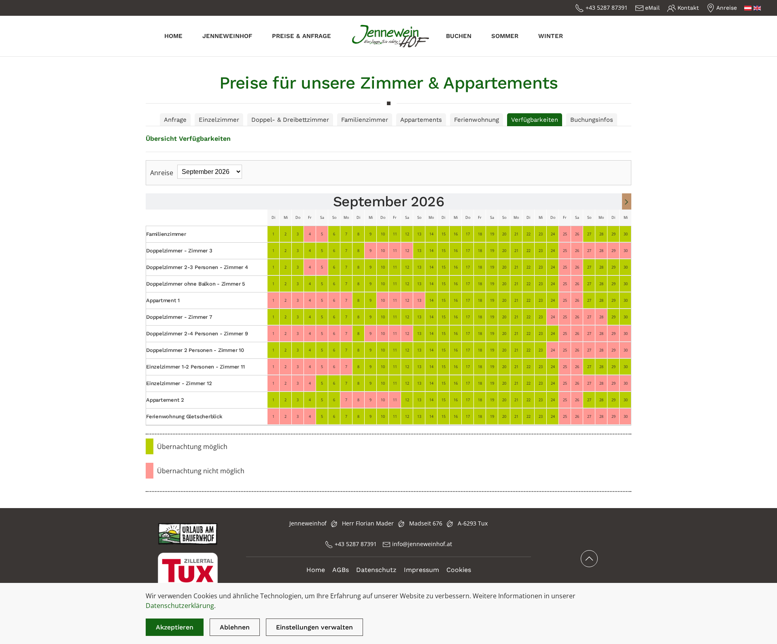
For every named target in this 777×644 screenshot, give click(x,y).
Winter (550, 36)
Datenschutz (376, 570)
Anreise (726, 7)
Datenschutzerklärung (180, 605)
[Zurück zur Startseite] (388, 36)
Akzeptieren (174, 627)
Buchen (458, 36)
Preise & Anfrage (301, 36)
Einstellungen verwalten (314, 627)
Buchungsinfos (591, 119)
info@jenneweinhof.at (422, 544)
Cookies (458, 570)
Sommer (504, 36)
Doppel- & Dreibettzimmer (290, 119)
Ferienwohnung (476, 119)
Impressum (421, 570)
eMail (652, 7)
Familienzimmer (364, 119)
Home (173, 36)
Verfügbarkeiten (534, 119)
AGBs (340, 570)
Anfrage (175, 119)
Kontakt (688, 7)
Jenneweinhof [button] (227, 36)
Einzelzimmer (219, 119)
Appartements (421, 119)
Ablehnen (235, 627)
